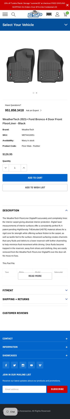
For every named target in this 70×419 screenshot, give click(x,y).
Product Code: (9, 146)
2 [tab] (36, 93)
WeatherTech (28, 129)
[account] (57, 14)
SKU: (5, 135)
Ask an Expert (32, 110)
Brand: (6, 129)
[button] (48, 14)
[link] (6, 365)
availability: (8, 140)
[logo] (35, 14)
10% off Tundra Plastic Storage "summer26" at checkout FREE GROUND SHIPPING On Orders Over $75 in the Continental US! (34, 5)
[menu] (5, 14)
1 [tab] (33, 93)
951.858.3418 (14, 110)
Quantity (7, 161)
